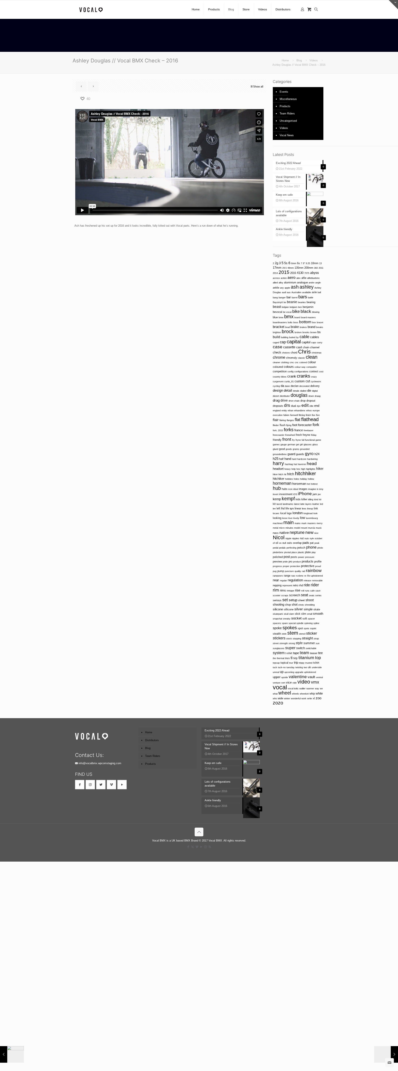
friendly (277, 439)
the (274, 658)
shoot (310, 600)
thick (287, 658)
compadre (311, 367)
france (298, 430)
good (282, 448)
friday (314, 435)
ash (295, 287)
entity (284, 410)
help (293, 469)
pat (312, 542)
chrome (279, 357)
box (314, 322)
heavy (287, 469)
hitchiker (278, 478)
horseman (299, 483)
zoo (318, 698)
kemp (277, 499)
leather (315, 504)
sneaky (286, 618)
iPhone (305, 493)
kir (320, 499)
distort (276, 396)
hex (298, 469)
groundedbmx (280, 454)
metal (275, 528)
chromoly (291, 357)
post (287, 557)
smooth (318, 613)
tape (296, 653)
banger (282, 297)
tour (291, 663)
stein (284, 634)
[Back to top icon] (199, 832)
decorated (304, 386)
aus (289, 292)
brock (288, 331)
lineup (310, 508)
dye (299, 406)
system (279, 653)
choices (286, 352)
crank (291, 376)
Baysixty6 (278, 302)
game (318, 440)
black (306, 311)
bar (288, 297)
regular (283, 580)
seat (304, 595)
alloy (281, 282)
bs (319, 332)
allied (275, 282)
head (312, 463)
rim (276, 590)
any (282, 288)
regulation (295, 580)
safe (312, 590)
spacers (277, 623)
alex (298, 278)
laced (279, 504)
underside (317, 667)
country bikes (279, 376)
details (296, 391)
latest (297, 504)
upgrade (299, 672)
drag (276, 400)
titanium (306, 657)
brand (311, 327)
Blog (299, 60)
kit (274, 503)
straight (307, 638)
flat (297, 419)
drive (284, 400)
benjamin (308, 306)
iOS (295, 494)
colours (289, 366)
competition (280, 371)
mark (304, 523)
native (284, 533)
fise (313, 415)
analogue (302, 282)
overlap (297, 542)
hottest (314, 484)
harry (278, 463)
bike (296, 311)
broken (298, 332)
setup (293, 600)
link (316, 508)
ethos (309, 410)
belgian (285, 307)
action (284, 278)
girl (301, 444)
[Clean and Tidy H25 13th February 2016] (12, 1054)
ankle (276, 287)
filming (302, 415)
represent (287, 585)
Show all (258, 86)
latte (302, 504)
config (291, 371)
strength (283, 643)
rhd (301, 585)
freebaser (308, 430)
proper (286, 566)
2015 (284, 272)
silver (298, 609)
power (301, 557)
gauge (283, 444)
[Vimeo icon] (196, 847)
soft (304, 618)
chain (306, 347)
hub (277, 488)
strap (316, 638)
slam (291, 614)
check (277, 352)
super (290, 648)
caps (313, 342)
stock (289, 638)
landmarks (288, 504)
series (318, 595)
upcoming (289, 672)
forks (289, 429)
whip (312, 693)
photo (320, 547)
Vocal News (287, 135)
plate (308, 552)
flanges (290, 420)
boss (295, 322)
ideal (295, 489)
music (319, 528)
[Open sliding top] (393, 4)
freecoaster (278, 435)
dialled (303, 391)
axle (314, 292)
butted (292, 337)
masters (311, 523)
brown (313, 332)
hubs (285, 489)
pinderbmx (278, 552)
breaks (319, 327)
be (285, 302)
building (284, 337)
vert (283, 682)
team (304, 652)
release (307, 580)
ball (319, 292)
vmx (315, 682)
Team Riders (287, 113)
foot (294, 425)
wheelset (304, 693)
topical (284, 662)
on (280, 543)
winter (287, 698)
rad (303, 571)
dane (287, 386)
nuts (307, 538)
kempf (288, 498)
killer (304, 499)
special (292, 623)
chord (294, 352)
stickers (279, 638)
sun (317, 643)
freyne (306, 434)
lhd (283, 508)
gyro (309, 453)
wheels (295, 693)
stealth (277, 633)
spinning (308, 623)
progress (277, 566)
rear (276, 580)
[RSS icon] (209, 847)
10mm (314, 263)
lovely (296, 518)
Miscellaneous (288, 99)
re (305, 575)
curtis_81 (289, 381)
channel (314, 347)
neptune (297, 532)
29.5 (284, 268)
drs (287, 405)
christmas (317, 352)
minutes (289, 528)
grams (296, 449)
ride (307, 585)
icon (290, 489)
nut (302, 538)
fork (316, 425)
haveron (302, 464)
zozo (278, 703)
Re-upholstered (315, 575)
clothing (285, 362)
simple (308, 609)
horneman (282, 483)
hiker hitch (278, 474)
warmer (310, 688)
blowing (315, 312)
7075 (306, 273)
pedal (275, 547)
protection (295, 566)
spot (300, 628)
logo (289, 513)
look (315, 513)
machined (278, 523)
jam (315, 494)
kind (316, 499)
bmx (289, 316)
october (318, 538)
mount (304, 528)
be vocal (287, 312)
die (309, 390)
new (309, 532)
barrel (294, 297)
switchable (311, 648)
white (319, 693)
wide (280, 698)
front (286, 439)
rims (283, 590)
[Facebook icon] (188, 847)
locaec (276, 513)
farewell (294, 415)
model (297, 528)
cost (321, 371)
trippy (302, 663)
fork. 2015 (278, 430)
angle (318, 282)
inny (321, 489)
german (291, 444)
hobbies (289, 479)
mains (298, 523)
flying (288, 425)
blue (275, 317)
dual (293, 405)
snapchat (277, 618)
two (305, 667)
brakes (303, 327)
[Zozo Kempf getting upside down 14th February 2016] (386, 1054)
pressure (309, 557)
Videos (313, 60)
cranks (303, 376)
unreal (276, 672)
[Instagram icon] (205, 847)
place (294, 552)
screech (294, 595)
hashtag (289, 464)
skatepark (278, 614)
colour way (300, 367)
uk (309, 667)
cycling (276, 386)
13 (320, 263)
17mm (277, 267)
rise (297, 590)
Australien (296, 292)
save (317, 590)
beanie (292, 302)
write (309, 698)
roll (302, 590)
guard (291, 454)
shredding (310, 605)
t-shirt (288, 653)
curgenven (278, 381)
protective (307, 566)
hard (294, 459)
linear (298, 508)
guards (300, 454)
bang (275, 297)
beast (277, 306)
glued (275, 449)
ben (300, 307)
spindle (299, 623)
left (278, 508)
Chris (304, 352)
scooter (276, 595)
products (307, 561)
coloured (278, 366)
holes (296, 479)
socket (296, 618)
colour (312, 362)
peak (316, 543)
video (303, 682)
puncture (289, 571)
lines (304, 508)
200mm (308, 267)
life (287, 508)
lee (274, 508)
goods (289, 449)
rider (315, 585)
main (288, 522)
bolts (290, 322)
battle (310, 297)
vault (311, 677)
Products (285, 106)
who (275, 698)
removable (317, 580)
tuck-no (282, 667)
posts (294, 557)
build (276, 337)
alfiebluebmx (313, 278)
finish (308, 415)
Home (285, 60)
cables (314, 337)
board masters (308, 317)
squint (313, 628)
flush (282, 425)
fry (293, 440)
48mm (291, 268)
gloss (315, 444)
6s (298, 263)
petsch (301, 547)
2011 (321, 268)
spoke (277, 628)
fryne (298, 440)
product (297, 561)
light (292, 508)
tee (320, 653)
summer (309, 643)
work (303, 698)
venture (276, 682)
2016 (293, 272)
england (277, 410)
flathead (310, 419)
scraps (284, 595)
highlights (310, 469)
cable (304, 336)
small (309, 614)
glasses (308, 444)
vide (294, 682)
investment (285, 494)
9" (304, 263)
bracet (320, 322)
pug (275, 571)
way (317, 688)
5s (286, 263)
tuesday (290, 667)
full (303, 440)
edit (305, 405)
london (297, 513)
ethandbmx (299, 410)
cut (308, 381)
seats (311, 595)
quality (298, 571)
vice (289, 682)
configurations (301, 371)
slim (303, 613)
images (303, 489)
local (283, 513)
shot (294, 604)
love (290, 518)
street (276, 643)
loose (285, 518)
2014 (275, 273)
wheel (284, 693)
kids (298, 499)
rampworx (278, 575)
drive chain (294, 401)
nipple (288, 538)
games (276, 444)
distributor (285, 396)
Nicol (279, 537)
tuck (275, 667)
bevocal (277, 311)
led (321, 504)
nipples (295, 538)
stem (292, 633)
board (297, 317)
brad (287, 327)
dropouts (278, 405)
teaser (313, 653)
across (276, 278)
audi (284, 292)
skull (286, 614)
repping (277, 585)
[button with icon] (79, 784)
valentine (298, 676)
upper (276, 677)
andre (311, 282)
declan (294, 385)
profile (318, 561)
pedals (282, 547)
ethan (290, 410)
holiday (303, 479)
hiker (319, 468)
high (303, 469)
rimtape (290, 590)
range (287, 575)
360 (316, 268)
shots (301, 605)
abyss (314, 272)
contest (313, 371)
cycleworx (316, 381)
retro (295, 585)
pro (290, 561)
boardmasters (280, 322)
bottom (305, 322)
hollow (311, 479)
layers (308, 504)
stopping (297, 638)
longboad (308, 513)
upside (284, 677)
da (282, 385)
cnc (296, 362)
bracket (278, 327)
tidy (295, 658)
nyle (312, 538)
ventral (319, 677)
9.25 (308, 263)
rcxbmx (299, 575)
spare (285, 623)
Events (284, 91)
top (318, 657)
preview (277, 561)
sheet (301, 600)
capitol (306, 342)
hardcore (301, 459)
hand (287, 458)
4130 (300, 272)
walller (302, 688)
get (297, 444)
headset (278, 468)
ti (291, 658)
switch (300, 648)
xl (314, 698)
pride (285, 561)
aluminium (290, 282)
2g (276, 263)
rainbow (314, 570)
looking (277, 518)
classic (301, 358)
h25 (275, 459)
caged (276, 342)
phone (311, 547)
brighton (277, 332)
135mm (299, 267)
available (306, 292)
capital (294, 341)
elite (311, 406)
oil (276, 542)
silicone (278, 609)
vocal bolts (293, 688)
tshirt (316, 662)
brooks (305, 332)
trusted (308, 663)
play (314, 552)
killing (310, 499)
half (281, 458)
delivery (315, 385)
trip (296, 662)
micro (282, 528)
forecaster (305, 425)
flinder (276, 425)
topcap (276, 663)
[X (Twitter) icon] (192, 847)
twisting (299, 667)
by (297, 337)
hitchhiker (305, 473)
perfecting (291, 547)
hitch (290, 474)
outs (289, 542)
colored (303, 362)
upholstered (310, 672)
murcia (311, 528)
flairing (282, 420)
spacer (311, 618)
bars (302, 296)
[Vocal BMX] (91, 9)
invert (275, 494)
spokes (290, 627)
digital (315, 391)
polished (278, 557)
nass (276, 532)
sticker (311, 633)
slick (297, 613)
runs (307, 590)
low (302, 518)
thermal (280, 658)
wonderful (296, 698)
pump (280, 571)
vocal (280, 687)
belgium (293, 307)
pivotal (287, 552)
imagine (312, 489)
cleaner (276, 362)
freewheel (290, 435)
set (285, 599)
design (278, 390)
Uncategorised (288, 120)
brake (295, 327)
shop (288, 604)
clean (311, 357)
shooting (278, 604)
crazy (314, 376)
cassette (289, 347)
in (317, 489)
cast (299, 347)
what (275, 693)
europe (316, 410)
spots (306, 628)
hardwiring (312, 459)
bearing (311, 302)
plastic (301, 552)
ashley (307, 287)
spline (316, 623)
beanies (302, 302)
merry (320, 523)
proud (318, 566)
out (284, 542)
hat (295, 464)
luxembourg (312, 518)
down (311, 396)
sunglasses (278, 648)
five (318, 415)
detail (288, 390)
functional (310, 440)
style (299, 643)
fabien (286, 415)
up (282, 672)
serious (277, 600)
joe (319, 494)
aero (292, 277)
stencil (302, 634)
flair (276, 420)
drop (303, 400)
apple (287, 288)
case (277, 346)
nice (316, 533)
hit (285, 474)
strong (292, 643)
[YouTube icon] (201, 847)
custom (300, 381)
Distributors (152, 740)
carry (319, 342)
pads (305, 542)
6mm (293, 263)
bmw (281, 317)
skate (316, 609)
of (274, 543)
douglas (299, 395)
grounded (304, 449)
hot (308, 484)
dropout (310, 400)
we (321, 688)
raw (293, 575)
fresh (299, 434)
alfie (303, 277)
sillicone (289, 609)
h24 (316, 454)
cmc (292, 362)
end (316, 405)
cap (283, 342)
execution (278, 415)
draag (317, 396)
